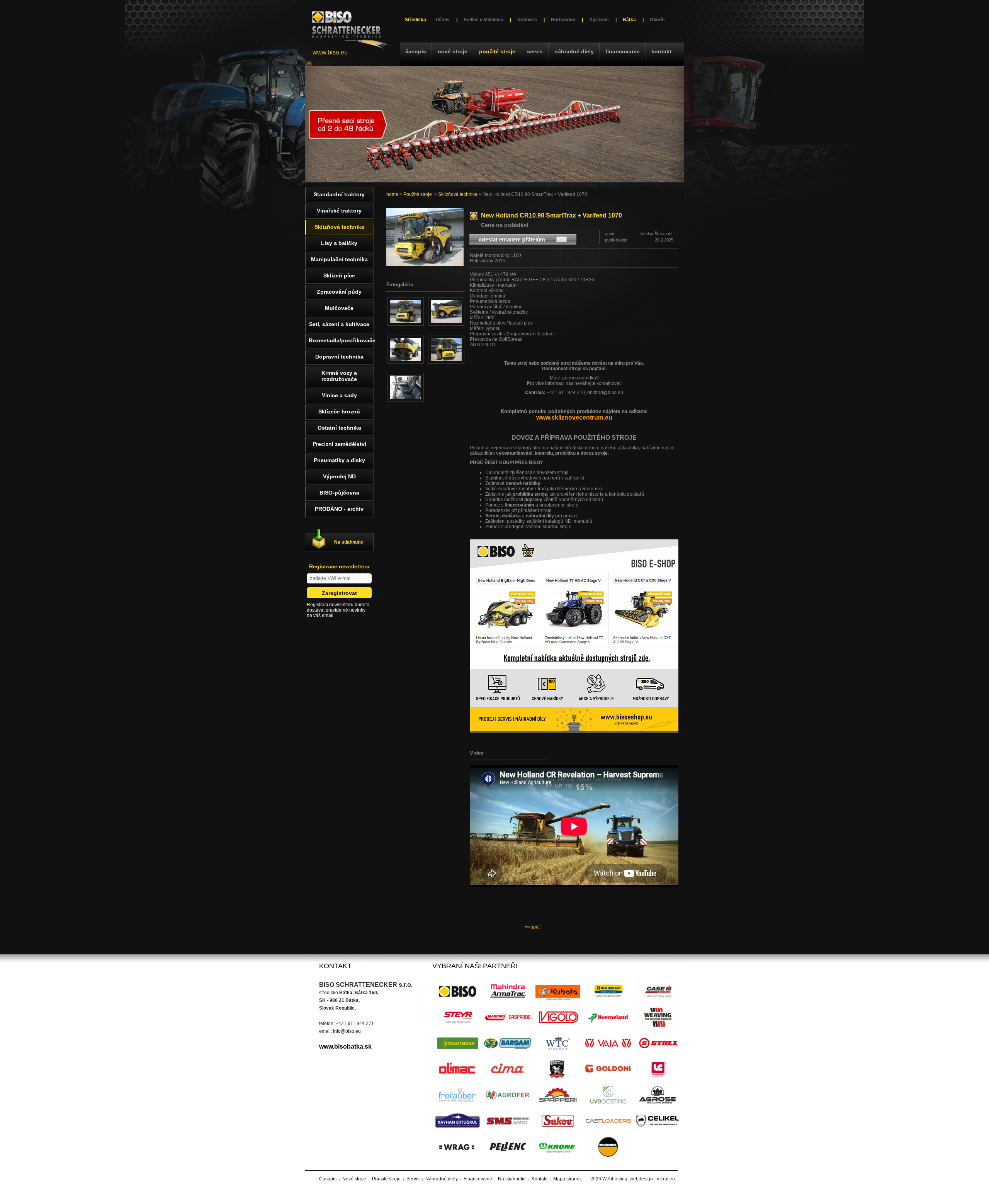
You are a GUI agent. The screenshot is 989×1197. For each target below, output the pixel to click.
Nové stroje (452, 51)
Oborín (657, 19)
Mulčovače (339, 308)
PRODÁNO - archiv (339, 509)
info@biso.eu (347, 1031)
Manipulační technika (339, 259)
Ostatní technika (339, 428)
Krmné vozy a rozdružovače (339, 376)
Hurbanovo (563, 19)
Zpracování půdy (339, 292)
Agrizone (599, 19)
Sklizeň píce (339, 275)
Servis (535, 51)
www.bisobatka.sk (345, 1046)
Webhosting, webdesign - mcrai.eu (638, 1179)
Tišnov (442, 19)
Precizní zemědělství (339, 444)
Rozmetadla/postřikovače (341, 340)
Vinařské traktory (339, 210)
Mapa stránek (567, 1179)
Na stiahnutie (348, 542)
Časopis (415, 51)
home (392, 194)
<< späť (532, 927)
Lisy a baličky (339, 243)
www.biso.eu (330, 52)
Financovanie (622, 51)
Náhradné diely (574, 51)
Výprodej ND (339, 476)
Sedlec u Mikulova (483, 19)
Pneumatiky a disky (339, 460)
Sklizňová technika (458, 194)
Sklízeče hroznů (339, 411)
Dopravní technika (339, 357)
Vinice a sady (339, 395)
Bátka (629, 19)
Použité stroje (497, 51)
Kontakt (661, 51)
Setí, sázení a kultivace (339, 324)
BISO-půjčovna (339, 493)
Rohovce (527, 19)
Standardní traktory (339, 194)
